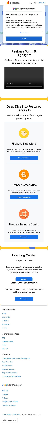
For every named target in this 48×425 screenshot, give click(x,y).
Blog (3, 338)
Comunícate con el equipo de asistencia (16, 358)
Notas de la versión (8, 369)
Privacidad (16, 414)
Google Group (7, 365)
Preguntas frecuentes (9, 373)
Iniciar (24, 39)
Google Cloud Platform (10, 402)
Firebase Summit (8, 341)
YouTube (5, 348)
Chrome (5, 394)
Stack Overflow (7, 362)
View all (24, 279)
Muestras (5, 321)
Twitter (4, 345)
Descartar (24, 33)
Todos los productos (9, 405)
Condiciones (6, 414)
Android (5, 391)
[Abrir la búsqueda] (30, 2)
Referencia (6, 317)
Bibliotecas (5, 324)
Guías (4, 313)
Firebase (5, 398)
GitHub (4, 328)
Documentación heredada (11, 376)
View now (24, 299)
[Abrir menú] (3, 2)
